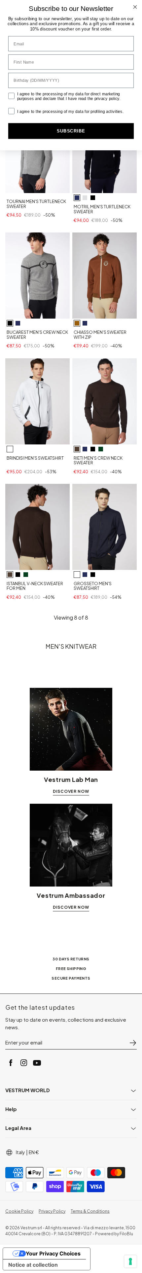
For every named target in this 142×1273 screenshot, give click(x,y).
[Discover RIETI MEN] (104, 401)
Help (11, 1109)
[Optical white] (10, 449)
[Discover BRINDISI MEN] (37, 401)
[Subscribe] (133, 1043)
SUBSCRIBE (71, 130)
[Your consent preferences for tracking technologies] (130, 1261)
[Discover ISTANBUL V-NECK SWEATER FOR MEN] (37, 527)
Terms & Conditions (90, 1211)
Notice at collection (33, 1264)
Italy (20, 1152)
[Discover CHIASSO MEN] (104, 275)
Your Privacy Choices (53, 1253)
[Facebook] (10, 1062)
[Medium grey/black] (10, 323)
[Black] (92, 197)
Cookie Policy (19, 1211)
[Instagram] (23, 1062)
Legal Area (18, 1128)
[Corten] (77, 323)
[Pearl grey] (85, 197)
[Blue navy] (77, 197)
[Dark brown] (77, 449)
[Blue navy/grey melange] (17, 323)
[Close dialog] (135, 7)
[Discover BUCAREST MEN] (37, 275)
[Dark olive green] (100, 449)
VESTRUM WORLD (27, 1090)
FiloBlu (126, 1233)
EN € (34, 1152)
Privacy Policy (52, 1211)
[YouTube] (37, 1062)
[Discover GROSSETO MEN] (104, 527)
